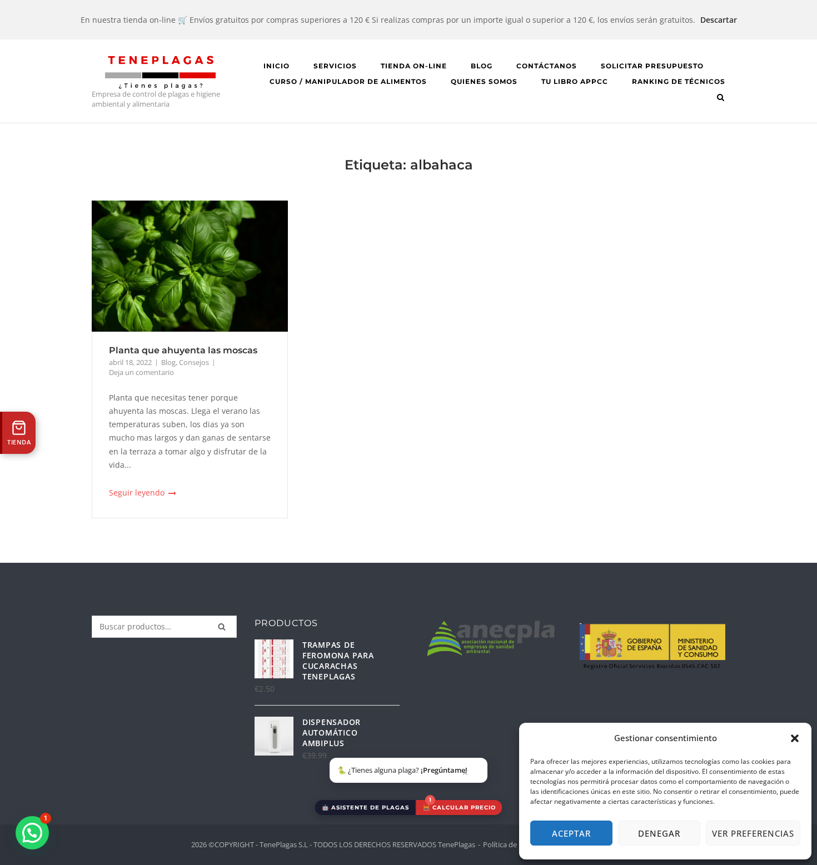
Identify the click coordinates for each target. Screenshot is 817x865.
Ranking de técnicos (678, 81)
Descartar (718, 19)
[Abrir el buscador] (720, 98)
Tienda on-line (414, 66)
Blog (481, 66)
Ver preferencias (753, 833)
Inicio (276, 66)
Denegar (659, 833)
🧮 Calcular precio (459, 807)
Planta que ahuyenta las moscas (183, 350)
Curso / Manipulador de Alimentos (348, 81)
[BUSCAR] (222, 627)
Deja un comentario (141, 372)
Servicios (335, 66)
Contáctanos (546, 66)
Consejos (194, 362)
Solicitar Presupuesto (652, 66)
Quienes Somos (484, 81)
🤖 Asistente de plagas (365, 807)
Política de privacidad (518, 844)
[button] (794, 738)
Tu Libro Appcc (574, 81)
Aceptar (571, 833)
